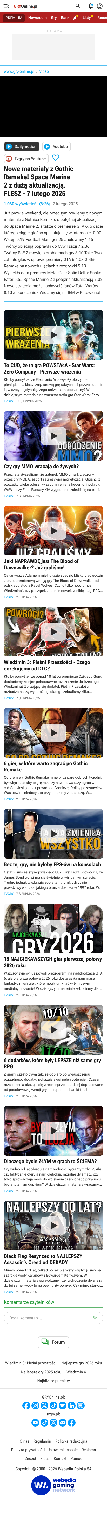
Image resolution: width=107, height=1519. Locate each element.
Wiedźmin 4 (76, 1372)
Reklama (89, 1449)
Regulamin (42, 1441)
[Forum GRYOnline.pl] (81, 1405)
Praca (45, 1458)
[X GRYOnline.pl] (44, 1405)
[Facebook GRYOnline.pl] (26, 1405)
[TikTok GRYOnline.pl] (53, 1405)
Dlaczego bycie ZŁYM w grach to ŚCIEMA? (53, 1149)
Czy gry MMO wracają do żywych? (53, 454)
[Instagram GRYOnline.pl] (35, 1405)
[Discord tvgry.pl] (62, 1423)
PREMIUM (14, 18)
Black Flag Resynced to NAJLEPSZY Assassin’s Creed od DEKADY (53, 1247)
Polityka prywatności (28, 1449)
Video (44, 71)
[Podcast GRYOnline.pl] (62, 1405)
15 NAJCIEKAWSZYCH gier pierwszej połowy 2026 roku (53, 950)
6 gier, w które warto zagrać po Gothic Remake (53, 754)
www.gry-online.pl (19, 71)
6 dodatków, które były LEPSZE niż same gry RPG (53, 1051)
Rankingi (68, 17)
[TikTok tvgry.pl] (44, 1423)
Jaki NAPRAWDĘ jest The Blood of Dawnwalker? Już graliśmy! (53, 552)
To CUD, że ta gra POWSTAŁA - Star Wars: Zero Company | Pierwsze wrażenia (53, 356)
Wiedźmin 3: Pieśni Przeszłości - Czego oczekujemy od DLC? (53, 653)
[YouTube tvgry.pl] (35, 1423)
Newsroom (37, 17)
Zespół (30, 1458)
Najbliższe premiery (53, 1380)
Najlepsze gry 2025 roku (41, 1372)
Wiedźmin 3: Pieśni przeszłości (30, 1362)
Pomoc (76, 1458)
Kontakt (60, 1458)
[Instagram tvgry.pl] (53, 1423)
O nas (24, 1441)
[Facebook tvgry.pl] (72, 1423)
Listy (87, 17)
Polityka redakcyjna (71, 1441)
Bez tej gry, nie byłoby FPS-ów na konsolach (53, 852)
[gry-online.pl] (25, 6)
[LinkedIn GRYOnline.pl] (72, 1405)
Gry (54, 17)
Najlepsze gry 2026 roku (82, 1362)
